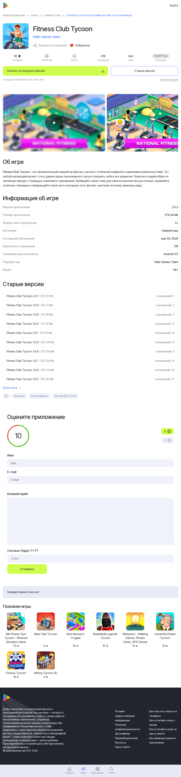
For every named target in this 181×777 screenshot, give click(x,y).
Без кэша (19, 395)
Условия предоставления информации (125, 716)
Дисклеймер (122, 733)
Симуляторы (53, 15)
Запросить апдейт (169, 79)
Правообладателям (126, 738)
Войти (174, 5)
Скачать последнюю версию (26, 70)
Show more (10, 387)
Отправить (27, 569)
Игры (35, 15)
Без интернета (39, 395)
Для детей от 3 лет (65, 395)
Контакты (120, 742)
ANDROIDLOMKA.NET (14, 15)
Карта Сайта (122, 746)
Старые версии (144, 70)
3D (6, 395)
